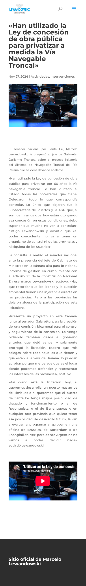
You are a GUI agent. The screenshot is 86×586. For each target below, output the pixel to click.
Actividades (40, 76)
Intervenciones (63, 76)
